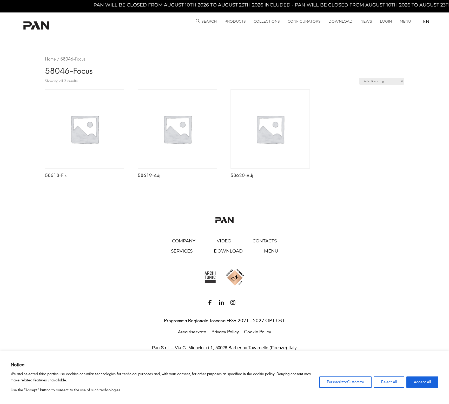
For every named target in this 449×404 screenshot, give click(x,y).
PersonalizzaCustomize (345, 382)
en (426, 21)
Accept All (422, 382)
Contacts (265, 241)
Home (50, 59)
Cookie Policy (257, 331)
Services (182, 251)
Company (183, 241)
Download (228, 251)
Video (224, 241)
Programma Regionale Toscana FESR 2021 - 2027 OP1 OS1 (224, 320)
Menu (271, 251)
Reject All (389, 382)
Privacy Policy (225, 331)
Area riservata (192, 331)
